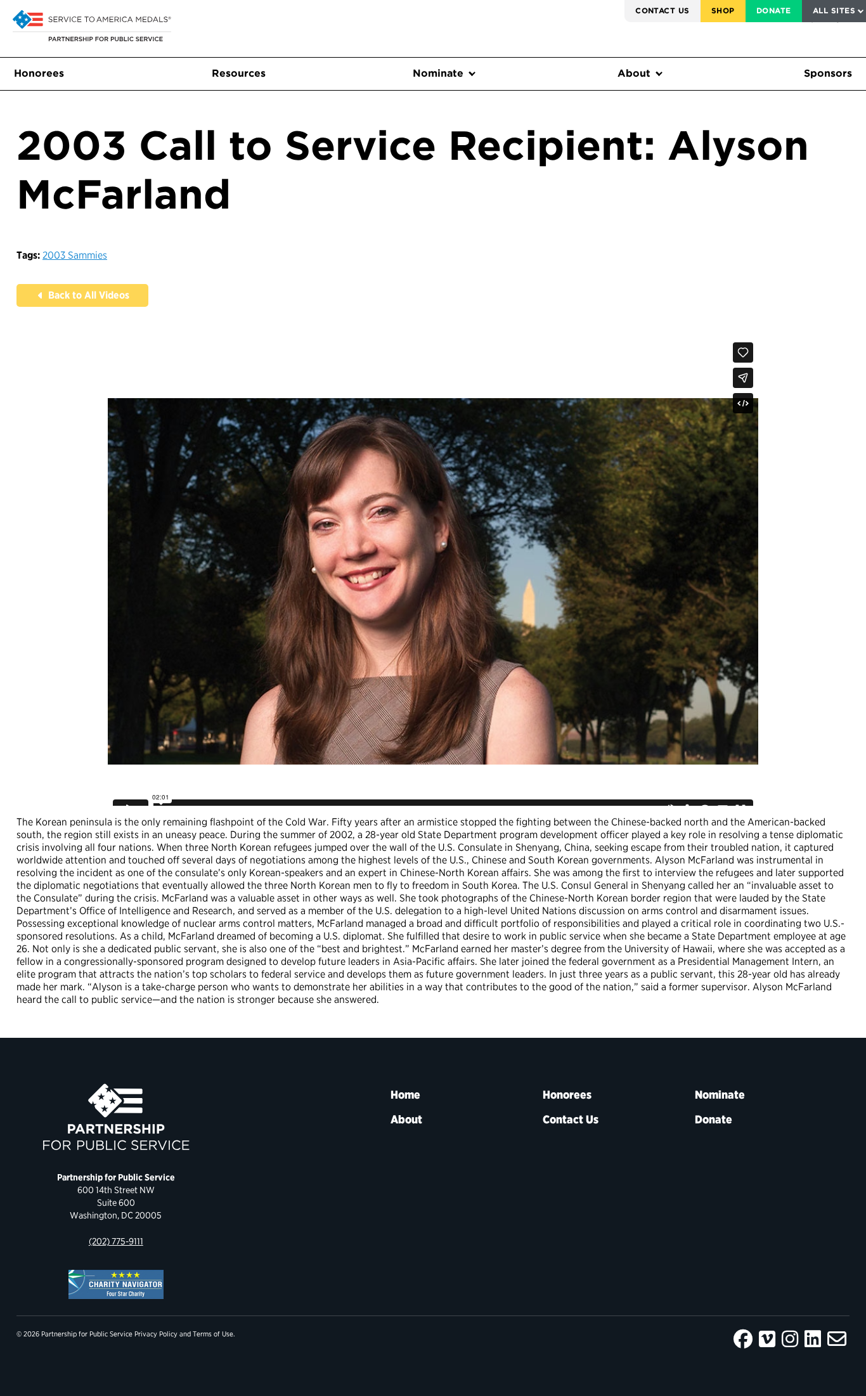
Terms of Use (213, 1333)
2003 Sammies (74, 255)
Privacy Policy (156, 1333)
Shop (723, 10)
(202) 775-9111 (116, 1241)
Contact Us (662, 10)
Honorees (39, 73)
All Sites (834, 10)
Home (405, 1094)
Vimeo (767, 1339)
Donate (773, 10)
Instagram (790, 1339)
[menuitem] (662, 11)
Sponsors (828, 73)
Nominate (438, 73)
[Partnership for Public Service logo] (116, 1117)
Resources (239, 73)
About (633, 73)
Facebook (743, 1339)
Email (837, 1339)
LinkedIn (812, 1339)
